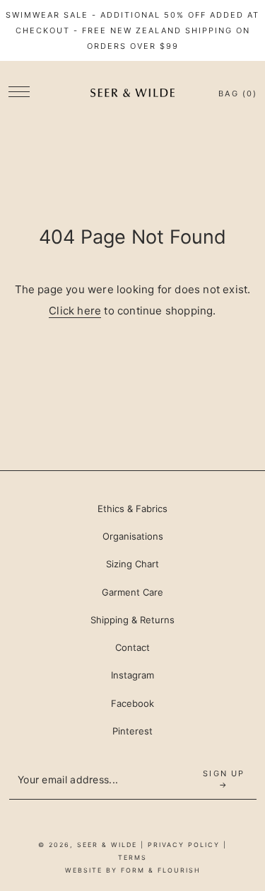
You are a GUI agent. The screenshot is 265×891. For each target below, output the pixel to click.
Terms (132, 857)
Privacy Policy (184, 845)
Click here (75, 310)
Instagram (132, 675)
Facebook (132, 703)
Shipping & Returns (132, 619)
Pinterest (132, 731)
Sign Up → (224, 779)
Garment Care (132, 592)
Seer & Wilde (107, 845)
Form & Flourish (161, 870)
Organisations (132, 536)
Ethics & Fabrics (132, 508)
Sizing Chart (132, 563)
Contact (132, 647)
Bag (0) (237, 93)
